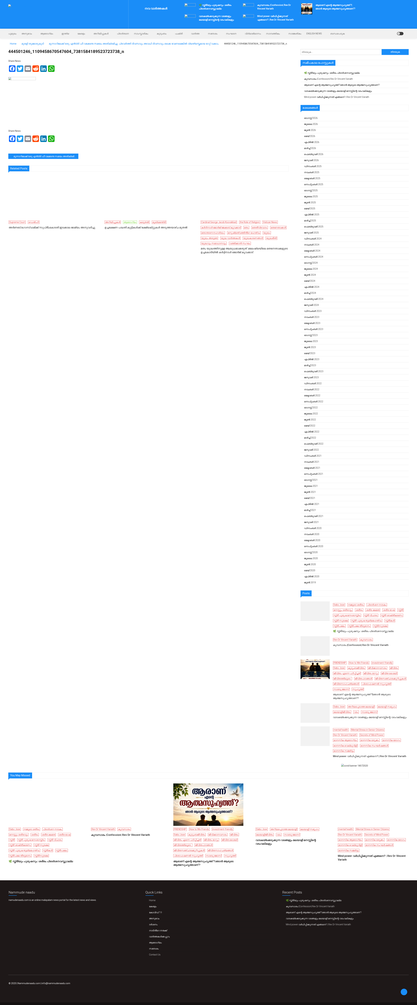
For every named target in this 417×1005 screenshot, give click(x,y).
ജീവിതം (394, 668)
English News (314, 33)
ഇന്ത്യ (65, 33)
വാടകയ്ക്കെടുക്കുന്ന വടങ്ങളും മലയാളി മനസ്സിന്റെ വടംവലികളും (338, 91)
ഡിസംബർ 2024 (313, 238)
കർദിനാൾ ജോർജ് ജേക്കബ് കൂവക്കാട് (221, 227)
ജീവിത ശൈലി (389, 673)
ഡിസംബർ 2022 (313, 383)
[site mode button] (400, 33)
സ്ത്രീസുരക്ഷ (380, 626)
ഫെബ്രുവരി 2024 (313, 299)
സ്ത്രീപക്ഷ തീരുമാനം (359, 626)
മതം (246, 227)
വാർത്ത (195, 33)
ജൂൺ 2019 (310, 582)
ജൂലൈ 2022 (311, 413)
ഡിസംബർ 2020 (313, 528)
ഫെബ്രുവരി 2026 (313, 154)
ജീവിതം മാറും (371, 673)
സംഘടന (231, 33)
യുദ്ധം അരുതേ (209, 238)
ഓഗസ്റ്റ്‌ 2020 (311, 552)
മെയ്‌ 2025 (309, 208)
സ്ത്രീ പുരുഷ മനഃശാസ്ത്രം (347, 615)
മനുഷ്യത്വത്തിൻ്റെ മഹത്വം (244, 232)
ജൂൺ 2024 (310, 275)
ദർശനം (153, 924)
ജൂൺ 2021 (310, 492)
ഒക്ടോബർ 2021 (312, 468)
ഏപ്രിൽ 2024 (311, 287)
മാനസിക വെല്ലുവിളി (345, 745)
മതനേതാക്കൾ (278, 227)
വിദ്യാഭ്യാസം (253, 33)
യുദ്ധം (266, 232)
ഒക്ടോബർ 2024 (312, 250)
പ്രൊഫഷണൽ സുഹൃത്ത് (376, 684)
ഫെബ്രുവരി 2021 (313, 516)
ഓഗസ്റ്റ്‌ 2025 (311, 190)
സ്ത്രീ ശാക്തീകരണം (392, 615)
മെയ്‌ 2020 (309, 570)
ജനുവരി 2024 (311, 305)
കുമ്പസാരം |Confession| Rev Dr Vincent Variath (328, 79)
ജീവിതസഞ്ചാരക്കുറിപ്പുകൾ (390, 678)
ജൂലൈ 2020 (311, 558)
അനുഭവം (27, 33)
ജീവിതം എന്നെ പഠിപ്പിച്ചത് (347, 673)
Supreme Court (17, 222)
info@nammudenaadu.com (56, 983)
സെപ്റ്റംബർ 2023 (313, 329)
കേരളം (81, 33)
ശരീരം (359, 610)
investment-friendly (382, 663)
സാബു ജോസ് (341, 689)
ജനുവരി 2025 (311, 232)
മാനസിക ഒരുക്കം (369, 740)
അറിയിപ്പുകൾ (100, 33)
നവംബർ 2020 (311, 534)
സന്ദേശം (212, 33)
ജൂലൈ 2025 (311, 196)
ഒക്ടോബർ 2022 (312, 395)
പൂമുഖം (12, 33)
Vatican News (270, 222)
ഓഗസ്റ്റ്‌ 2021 (311, 480)
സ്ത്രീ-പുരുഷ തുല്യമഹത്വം (366, 620)
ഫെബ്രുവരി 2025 (313, 226)
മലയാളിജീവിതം (342, 712)
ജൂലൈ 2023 (311, 341)
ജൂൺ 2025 (310, 202)
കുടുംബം (161, 33)
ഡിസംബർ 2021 (313, 455)
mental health (341, 730)
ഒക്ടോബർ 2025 (312, 178)
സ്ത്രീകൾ (390, 620)
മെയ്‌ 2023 (309, 353)
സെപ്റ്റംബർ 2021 (313, 474)
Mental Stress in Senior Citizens (367, 730)
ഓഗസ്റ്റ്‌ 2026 (311, 118)
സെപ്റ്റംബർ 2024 (313, 256)
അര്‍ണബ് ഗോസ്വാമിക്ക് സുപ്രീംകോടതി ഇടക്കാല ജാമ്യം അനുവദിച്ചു (52, 227)
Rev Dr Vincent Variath (345, 639)
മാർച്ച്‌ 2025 (310, 220)
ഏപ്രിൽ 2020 (311, 576)
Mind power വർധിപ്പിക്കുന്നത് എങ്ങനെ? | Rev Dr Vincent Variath (336, 97)
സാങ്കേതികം (294, 33)
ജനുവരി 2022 (311, 449)
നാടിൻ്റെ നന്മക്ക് (158, 930)
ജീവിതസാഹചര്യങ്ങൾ (346, 684)
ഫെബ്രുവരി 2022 (313, 443)
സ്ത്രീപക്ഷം (339, 626)
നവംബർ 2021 (311, 462)
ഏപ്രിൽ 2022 (311, 431)
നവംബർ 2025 (311, 172)
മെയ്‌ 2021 (309, 498)
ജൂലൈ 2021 (311, 486)
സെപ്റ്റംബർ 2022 (313, 401)
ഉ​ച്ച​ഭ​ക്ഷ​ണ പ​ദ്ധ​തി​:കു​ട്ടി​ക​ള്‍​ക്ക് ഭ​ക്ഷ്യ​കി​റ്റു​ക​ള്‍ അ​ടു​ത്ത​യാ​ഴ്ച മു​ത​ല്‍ (146, 227)
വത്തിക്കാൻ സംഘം (240, 243)
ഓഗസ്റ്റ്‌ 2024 (311, 262)
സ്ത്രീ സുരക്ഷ (341, 620)
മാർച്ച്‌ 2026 (310, 148)
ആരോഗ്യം (46, 33)
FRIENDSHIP (340, 663)
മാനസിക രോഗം (391, 740)
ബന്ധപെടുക (337, 33)
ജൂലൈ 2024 (311, 269)
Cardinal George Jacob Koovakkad (218, 222)
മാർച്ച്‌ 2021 (310, 510)
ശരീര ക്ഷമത (373, 610)
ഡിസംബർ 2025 (313, 166)
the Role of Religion (250, 222)
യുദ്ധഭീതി (271, 238)
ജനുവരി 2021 (311, 522)
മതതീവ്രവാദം (259, 227)
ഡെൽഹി (34, 222)
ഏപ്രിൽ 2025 (311, 214)
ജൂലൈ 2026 (311, 124)
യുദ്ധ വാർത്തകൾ (230, 238)
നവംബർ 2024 (311, 244)
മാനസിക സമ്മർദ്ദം (344, 751)
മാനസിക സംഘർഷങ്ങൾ (374, 745)
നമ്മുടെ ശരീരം (356, 604)
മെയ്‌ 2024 (309, 281)
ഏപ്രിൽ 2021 (311, 504)
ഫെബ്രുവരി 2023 (313, 371)
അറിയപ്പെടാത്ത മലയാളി (361, 706)
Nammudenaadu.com (29, 983)
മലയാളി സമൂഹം (387, 706)
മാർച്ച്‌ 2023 (310, 365)
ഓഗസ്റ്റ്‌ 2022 (311, 407)
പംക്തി (179, 33)
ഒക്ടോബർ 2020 (312, 540)
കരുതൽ (144, 222)
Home (152, 900)
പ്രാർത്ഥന (123, 33)
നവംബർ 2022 (311, 389)
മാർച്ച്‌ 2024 (310, 293)
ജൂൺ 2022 (310, 419)
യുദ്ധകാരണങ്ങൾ (253, 238)
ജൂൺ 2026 (310, 130)
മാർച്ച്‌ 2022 (310, 437)
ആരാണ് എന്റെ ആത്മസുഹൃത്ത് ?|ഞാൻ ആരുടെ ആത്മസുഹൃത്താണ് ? (342, 85)
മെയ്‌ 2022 (309, 425)
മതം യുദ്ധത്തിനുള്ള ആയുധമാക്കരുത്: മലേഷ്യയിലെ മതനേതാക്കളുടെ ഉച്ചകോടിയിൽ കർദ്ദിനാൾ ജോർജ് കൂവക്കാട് (244, 250)
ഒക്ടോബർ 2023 (312, 323)
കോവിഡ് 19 (155, 912)
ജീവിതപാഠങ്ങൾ (363, 678)
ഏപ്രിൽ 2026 (311, 142)
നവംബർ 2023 (311, 317)
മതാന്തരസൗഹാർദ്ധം (212, 232)
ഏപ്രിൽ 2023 (311, 359)
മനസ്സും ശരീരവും (343, 610)
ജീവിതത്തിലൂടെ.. (342, 678)
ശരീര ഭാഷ (389, 610)
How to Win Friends (359, 663)
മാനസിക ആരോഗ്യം (345, 740)
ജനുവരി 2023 (311, 377)
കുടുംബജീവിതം (356, 668)
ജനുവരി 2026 (311, 160)
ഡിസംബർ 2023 (313, 311)
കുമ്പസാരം (366, 639)
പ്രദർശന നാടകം (376, 604)
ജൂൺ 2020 (310, 564)
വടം (356, 712)
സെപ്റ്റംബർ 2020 (313, 546)
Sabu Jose (339, 604)
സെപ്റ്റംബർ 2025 (313, 184)
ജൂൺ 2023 (310, 347)
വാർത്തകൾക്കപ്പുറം (159, 936)
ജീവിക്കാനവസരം (377, 668)
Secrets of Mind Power (371, 735)
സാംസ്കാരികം (141, 33)
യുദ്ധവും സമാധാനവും (213, 243)
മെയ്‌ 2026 (309, 136)
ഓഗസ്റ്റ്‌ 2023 (311, 335)
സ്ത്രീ (400, 610)
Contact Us (154, 954)
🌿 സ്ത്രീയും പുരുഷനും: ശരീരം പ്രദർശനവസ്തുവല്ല (332, 73)
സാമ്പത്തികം (273, 33)
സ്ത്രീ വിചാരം (371, 615)
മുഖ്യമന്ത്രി (159, 222)
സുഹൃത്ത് (357, 689)
